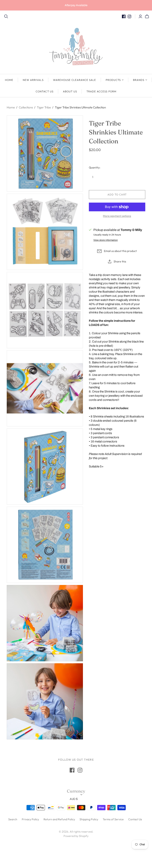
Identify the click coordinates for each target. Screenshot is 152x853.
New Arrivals (33, 79)
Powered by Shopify (76, 836)
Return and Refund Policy (59, 819)
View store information (105, 240)
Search (12, 819)
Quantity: (94, 167)
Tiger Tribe (44, 107)
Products (113, 79)
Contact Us (44, 91)
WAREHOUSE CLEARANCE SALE (74, 79)
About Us (70, 91)
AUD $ (74, 799)
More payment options (117, 216)
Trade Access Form (101, 91)
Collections (26, 107)
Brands (138, 79)
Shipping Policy (89, 819)
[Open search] (6, 16)
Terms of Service (113, 819)
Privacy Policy (30, 819)
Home (9, 79)
